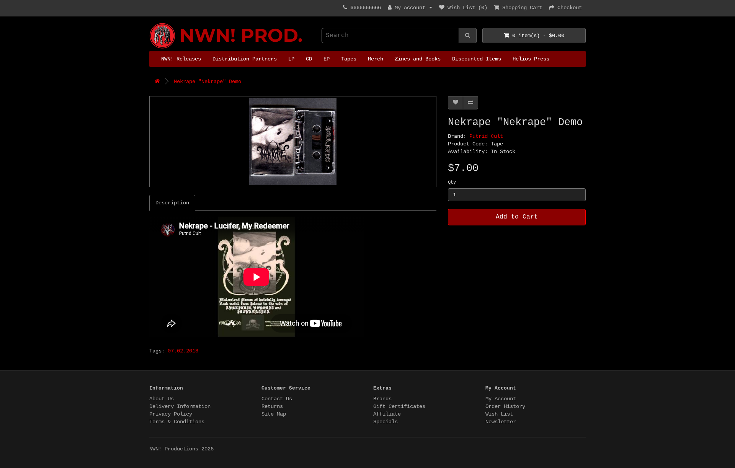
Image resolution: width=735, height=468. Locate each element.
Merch (375, 59)
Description (172, 203)
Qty (452, 182)
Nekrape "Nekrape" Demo (207, 81)
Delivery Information (180, 406)
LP (291, 59)
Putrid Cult (486, 136)
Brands (382, 399)
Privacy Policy (170, 414)
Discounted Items (476, 59)
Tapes (348, 59)
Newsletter (500, 422)
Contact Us (276, 399)
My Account (500, 399)
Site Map (273, 414)
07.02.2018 (183, 351)
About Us (161, 399)
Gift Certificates (399, 406)
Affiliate (387, 414)
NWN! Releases (181, 59)
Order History (505, 406)
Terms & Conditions (176, 422)
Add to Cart (517, 217)
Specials (385, 422)
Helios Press (531, 59)
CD (309, 59)
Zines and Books (418, 59)
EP (326, 59)
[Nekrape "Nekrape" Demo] (292, 141)
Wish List (499, 414)
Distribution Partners (244, 59)
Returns (272, 406)
